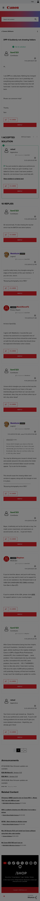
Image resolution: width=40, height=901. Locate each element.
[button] (37, 3)
